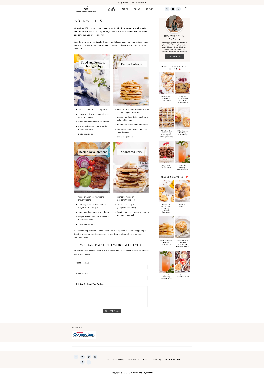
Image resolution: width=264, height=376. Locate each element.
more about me (174, 56)
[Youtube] (172, 9)
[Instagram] (167, 9)
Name (82, 263)
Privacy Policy (118, 359)
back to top (173, 359)
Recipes (126, 9)
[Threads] (82, 362)
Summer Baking (111, 9)
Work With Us (133, 359)
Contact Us (112, 311)
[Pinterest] (178, 9)
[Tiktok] (89, 362)
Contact (148, 9)
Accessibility (156, 359)
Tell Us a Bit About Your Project (90, 284)
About (137, 9)
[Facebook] (76, 357)
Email (82, 273)
